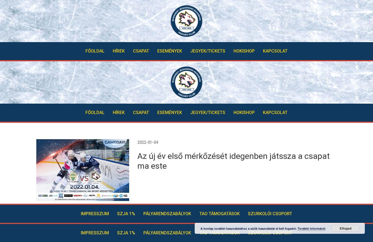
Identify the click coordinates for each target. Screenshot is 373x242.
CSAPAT (141, 51)
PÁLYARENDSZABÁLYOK (167, 213)
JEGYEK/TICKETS (207, 51)
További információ (311, 228)
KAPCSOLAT (275, 51)
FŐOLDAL (95, 51)
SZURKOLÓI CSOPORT (270, 213)
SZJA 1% (126, 213)
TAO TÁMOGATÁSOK (219, 213)
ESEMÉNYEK (169, 51)
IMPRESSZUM (95, 213)
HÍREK (119, 51)
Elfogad (345, 228)
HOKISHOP (244, 51)
